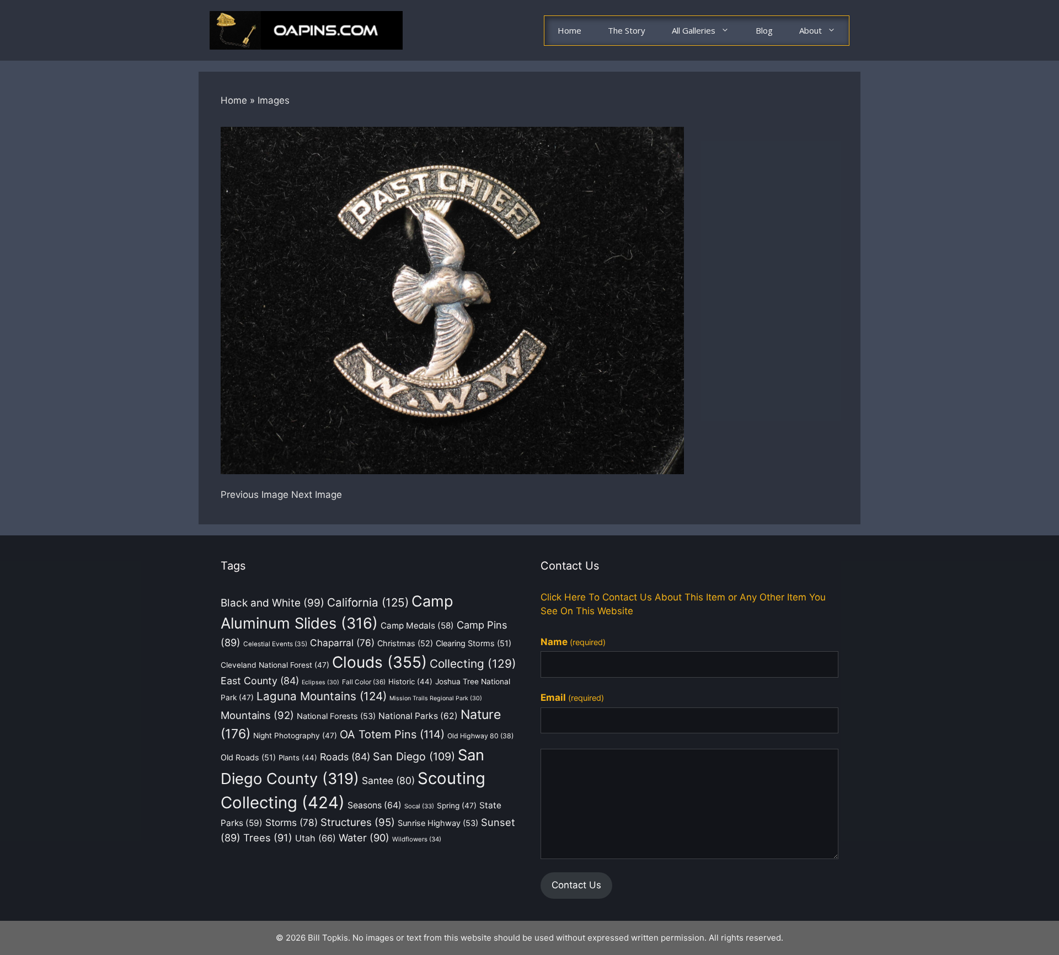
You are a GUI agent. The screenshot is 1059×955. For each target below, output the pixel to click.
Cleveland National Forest (275, 665)
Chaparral (342, 642)
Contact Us (576, 884)
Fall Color (364, 682)
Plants (298, 757)
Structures (357, 822)
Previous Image (254, 494)
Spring (457, 805)
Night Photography (295, 735)
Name (573, 641)
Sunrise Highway (438, 823)
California (368, 602)
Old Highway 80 (480, 736)
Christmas (405, 643)
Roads (345, 757)
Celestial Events (275, 644)
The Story (626, 30)
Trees (267, 837)
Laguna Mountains (321, 696)
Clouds (379, 662)
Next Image (316, 494)
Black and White (272, 603)
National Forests (336, 716)
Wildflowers (416, 839)
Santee (388, 780)
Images (274, 100)
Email (572, 697)
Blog (764, 30)
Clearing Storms (473, 643)
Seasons (374, 805)
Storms (291, 822)
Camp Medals (417, 625)
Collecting (473, 663)
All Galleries (693, 30)
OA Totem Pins (392, 734)
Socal (419, 806)
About (810, 30)
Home (569, 30)
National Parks (418, 716)
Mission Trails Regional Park (435, 698)
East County (260, 680)
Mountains (257, 715)
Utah (315, 838)
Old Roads (248, 757)
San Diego (414, 756)
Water (364, 837)
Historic (410, 681)
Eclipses (320, 682)
